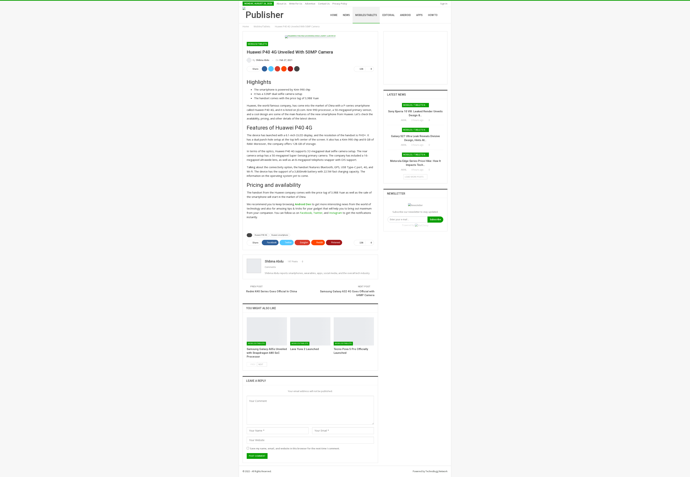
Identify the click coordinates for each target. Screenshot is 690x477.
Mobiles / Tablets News (416, 105)
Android (405, 15)
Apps (419, 15)
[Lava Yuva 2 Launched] (310, 331)
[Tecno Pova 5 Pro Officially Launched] (354, 331)
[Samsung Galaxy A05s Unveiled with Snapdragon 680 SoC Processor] (267, 331)
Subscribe (435, 219)
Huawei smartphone (279, 235)
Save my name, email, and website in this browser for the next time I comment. (295, 448)
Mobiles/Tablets (366, 15)
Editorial (388, 15)
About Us (281, 3)
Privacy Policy (339, 3)
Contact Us (324, 3)
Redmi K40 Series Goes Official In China (271, 291)
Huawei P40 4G (261, 235)
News (346, 15)
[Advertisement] (415, 57)
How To (433, 15)
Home (333, 15)
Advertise (310, 3)
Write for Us (295, 3)
